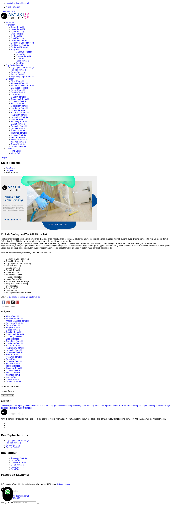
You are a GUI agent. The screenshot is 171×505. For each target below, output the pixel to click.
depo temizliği (75, 406)
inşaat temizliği (101, 406)
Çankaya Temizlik (24, 52)
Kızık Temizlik (17, 119)
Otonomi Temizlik (18, 146)
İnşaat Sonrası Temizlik (21, 41)
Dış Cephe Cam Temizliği (22, 68)
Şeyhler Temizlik (18, 128)
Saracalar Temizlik (19, 126)
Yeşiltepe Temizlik (19, 140)
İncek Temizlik (22, 61)
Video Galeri (16, 153)
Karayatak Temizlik (19, 117)
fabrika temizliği (33, 297)
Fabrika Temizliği (18, 70)
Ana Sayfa (10, 23)
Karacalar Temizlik (19, 115)
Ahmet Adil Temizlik (19, 83)
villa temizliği (47, 406)
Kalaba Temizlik (18, 110)
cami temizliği (88, 406)
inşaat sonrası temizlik (31, 406)
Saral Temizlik (22, 63)
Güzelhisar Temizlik (19, 106)
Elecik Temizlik (17, 104)
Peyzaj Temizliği (18, 74)
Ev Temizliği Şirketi (19, 47)
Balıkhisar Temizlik (19, 88)
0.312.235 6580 (13, 7)
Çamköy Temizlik (18, 97)
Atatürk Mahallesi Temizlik (22, 86)
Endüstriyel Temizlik (20, 45)
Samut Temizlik (18, 124)
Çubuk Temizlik (18, 144)
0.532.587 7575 (8, 12)
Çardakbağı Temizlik (20, 99)
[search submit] (38, 503)
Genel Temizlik (17, 27)
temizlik (4, 406)
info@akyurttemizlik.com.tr (17, 3)
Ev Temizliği (16, 36)
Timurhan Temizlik (19, 133)
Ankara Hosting (63, 484)
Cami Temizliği (17, 38)
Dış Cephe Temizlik (14, 65)
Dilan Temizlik (22, 59)
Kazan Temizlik (23, 54)
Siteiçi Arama (7, 502)
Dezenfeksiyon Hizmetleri (22, 43)
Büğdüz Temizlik (18, 92)
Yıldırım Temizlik (18, 142)
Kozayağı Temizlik (19, 122)
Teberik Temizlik (18, 131)
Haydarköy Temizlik (19, 108)
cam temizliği (132, 406)
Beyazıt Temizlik (18, 90)
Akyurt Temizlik (17, 81)
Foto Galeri (16, 151)
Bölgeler (10, 79)
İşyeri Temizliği (17, 32)
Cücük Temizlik (18, 95)
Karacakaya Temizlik (20, 113)
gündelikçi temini (61, 406)
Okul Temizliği (17, 34)
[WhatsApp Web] (8, 494)
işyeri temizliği (14, 406)
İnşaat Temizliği (18, 29)
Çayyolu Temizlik (23, 56)
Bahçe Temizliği (18, 72)
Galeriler (10, 149)
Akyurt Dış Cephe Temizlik (22, 77)
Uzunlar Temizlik (18, 135)
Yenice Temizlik (18, 137)
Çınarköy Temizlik (19, 101)
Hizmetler (10, 25)
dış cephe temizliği (17, 297)
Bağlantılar (16, 50)
